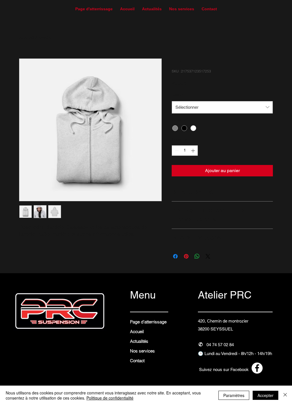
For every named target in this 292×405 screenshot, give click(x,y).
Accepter (265, 395)
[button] (209, 6)
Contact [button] (137, 360)
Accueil (26, 38)
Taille (177, 95)
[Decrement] (176, 151)
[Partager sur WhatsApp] (197, 256)
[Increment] (193, 151)
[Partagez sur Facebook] (175, 256)
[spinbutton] (185, 151)
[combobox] (222, 107)
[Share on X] (207, 256)
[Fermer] (285, 395)
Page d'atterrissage (148, 322)
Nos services (142, 351)
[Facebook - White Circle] (257, 368)
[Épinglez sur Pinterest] (186, 256)
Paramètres (233, 395)
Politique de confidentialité (109, 398)
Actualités (139, 341)
